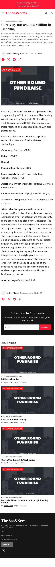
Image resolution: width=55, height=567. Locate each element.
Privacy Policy (6, 535)
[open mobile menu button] (3, 13)
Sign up (4, 531)
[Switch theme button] (51, 13)
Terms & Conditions (9, 539)
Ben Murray (14, 53)
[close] (52, 4)
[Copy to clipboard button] (19, 59)
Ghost (42, 526)
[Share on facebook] (3, 59)
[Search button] (46, 13)
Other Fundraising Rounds (12, 21)
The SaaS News (7, 527)
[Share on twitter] (8, 59)
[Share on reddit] (14, 59)
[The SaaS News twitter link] (3, 550)
